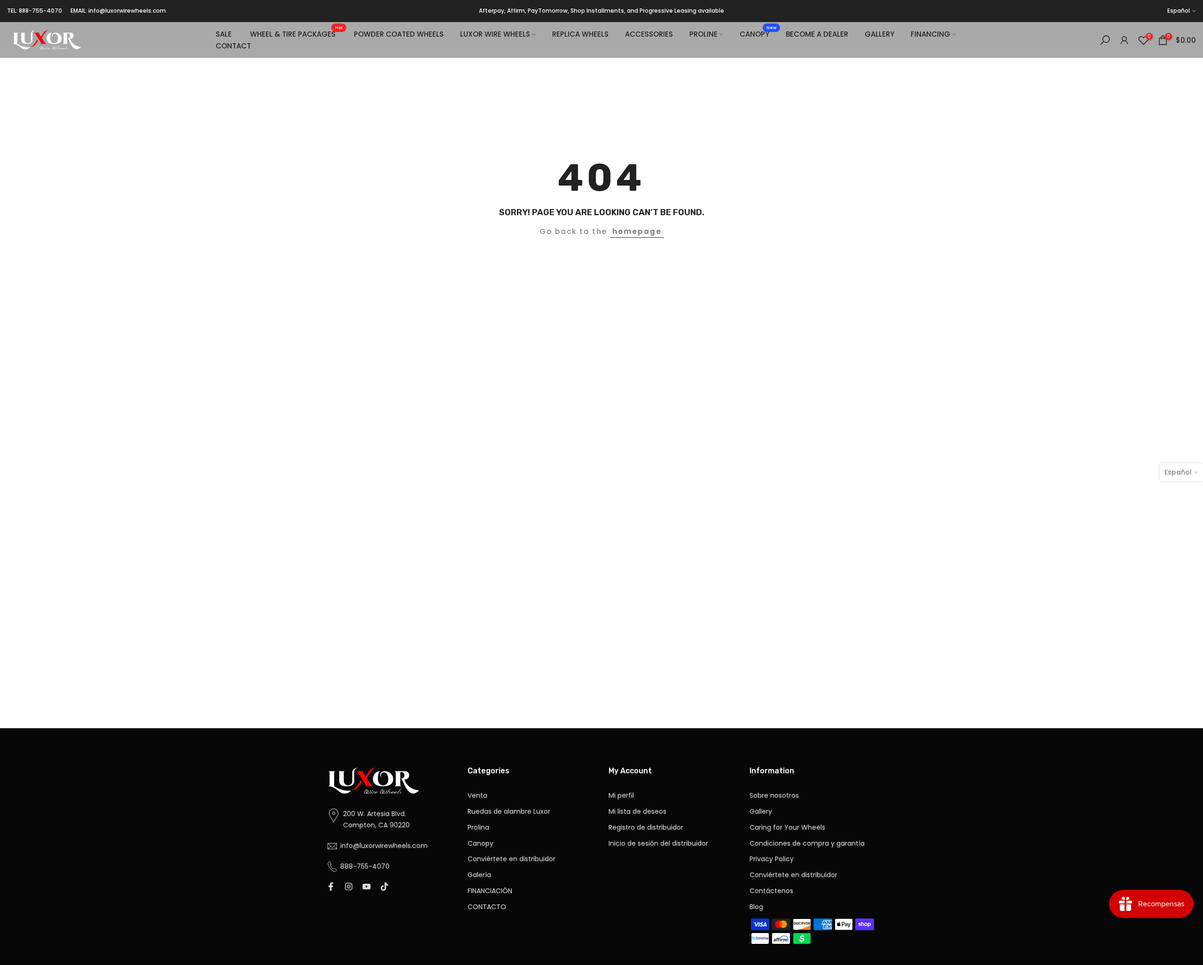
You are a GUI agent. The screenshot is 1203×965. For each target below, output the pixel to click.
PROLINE (703, 34)
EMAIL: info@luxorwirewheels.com (118, 11)
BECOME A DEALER (817, 34)
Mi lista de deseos (637, 811)
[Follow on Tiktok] (384, 887)
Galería (479, 875)
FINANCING (930, 34)
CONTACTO (487, 907)
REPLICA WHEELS (580, 34)
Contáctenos (771, 891)
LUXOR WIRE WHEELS (495, 34)
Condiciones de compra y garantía (807, 843)
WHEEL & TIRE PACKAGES (296, 33)
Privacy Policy (772, 859)
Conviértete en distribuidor (511, 859)
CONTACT (233, 46)
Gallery (761, 811)
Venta (477, 795)
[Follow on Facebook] (331, 887)
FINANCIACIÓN (490, 891)
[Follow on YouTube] (366, 887)
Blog (756, 907)
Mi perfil (621, 795)
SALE (224, 34)
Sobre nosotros (774, 795)
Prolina (478, 827)
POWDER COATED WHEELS (399, 34)
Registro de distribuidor (646, 827)
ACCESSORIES (649, 34)
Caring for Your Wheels (787, 827)
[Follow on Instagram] (348, 887)
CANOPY (758, 33)
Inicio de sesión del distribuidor (658, 843)
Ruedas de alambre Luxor (509, 811)
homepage (637, 231)
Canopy (480, 843)
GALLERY (879, 34)
